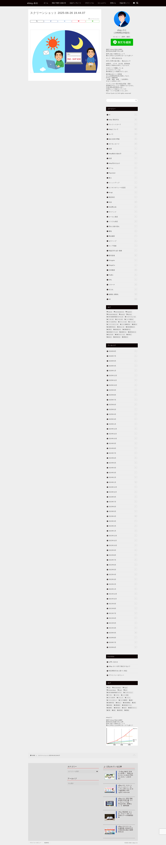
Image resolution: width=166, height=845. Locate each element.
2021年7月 (122, 613)
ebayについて (123, 129)
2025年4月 (122, 414)
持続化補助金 (130, 326)
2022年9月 (122, 550)
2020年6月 (122, 647)
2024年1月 (122, 482)
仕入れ (122, 289)
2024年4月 (122, 468)
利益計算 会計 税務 (122, 250)
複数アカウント (120, 334)
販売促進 (122, 255)
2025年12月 (122, 375)
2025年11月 (122, 380)
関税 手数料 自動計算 (59, 3)
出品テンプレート (75, 3)
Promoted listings (112, 314)
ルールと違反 (122, 217)
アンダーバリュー (130, 316)
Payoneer (122, 173)
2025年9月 (122, 390)
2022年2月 (122, 584)
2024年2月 (122, 477)
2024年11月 (122, 434)
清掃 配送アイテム (112, 332)
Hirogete (122, 260)
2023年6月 (122, 506)
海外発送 (118, 329)
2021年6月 (122, 618)
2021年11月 (122, 599)
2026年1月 (122, 370)
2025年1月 (122, 424)
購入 (122, 178)
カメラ (122, 134)
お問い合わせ (113, 662)
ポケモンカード (122, 144)
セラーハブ (122, 241)
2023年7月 (122, 501)
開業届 (125, 337)
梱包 (122, 231)
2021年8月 (122, 608)
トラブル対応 (122, 221)
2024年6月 (122, 458)
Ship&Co (122, 265)
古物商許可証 (111, 326)
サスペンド (122, 212)
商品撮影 (122, 236)
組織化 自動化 (122, 294)
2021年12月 (122, 594)
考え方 (110, 334)
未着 (109, 329)
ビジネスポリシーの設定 (122, 187)
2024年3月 (122, 472)
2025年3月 (122, 419)
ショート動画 (129, 319)
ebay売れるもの (122, 163)
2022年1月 (122, 589)
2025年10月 (122, 385)
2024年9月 (122, 443)
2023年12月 (122, 487)
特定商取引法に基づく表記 (118, 671)
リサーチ (122, 284)
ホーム (46, 3)
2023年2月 (122, 526)
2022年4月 (122, 574)
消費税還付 (127, 329)
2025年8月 (122, 395)
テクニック (123, 321)
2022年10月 (122, 545)
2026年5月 (122, 361)
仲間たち (113, 3)
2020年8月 (122, 637)
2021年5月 (122, 623)
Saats (122, 314)
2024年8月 (122, 448)
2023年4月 (122, 516)
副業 (135, 324)
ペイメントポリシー (113, 324)
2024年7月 (122, 453)
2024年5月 (122, 463)
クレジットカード (122, 124)
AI (122, 115)
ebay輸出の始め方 (122, 153)
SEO (129, 314)
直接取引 (123, 332)
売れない (121, 326)
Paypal (129, 311)
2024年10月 (122, 438)
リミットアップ (122, 182)
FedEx (122, 275)
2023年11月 (122, 492)
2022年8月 (122, 555)
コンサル (120, 319)
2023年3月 (122, 521)
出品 (122, 202)
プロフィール (89, 3)
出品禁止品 (122, 207)
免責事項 (46, 842)
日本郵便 (122, 270)
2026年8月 (122, 351)
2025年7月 (122, 400)
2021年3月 (122, 628)
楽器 (122, 148)
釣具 (122, 158)
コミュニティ (102, 3)
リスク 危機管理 (126, 324)
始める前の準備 (122, 139)
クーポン (110, 319)
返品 (109, 337)
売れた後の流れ (122, 226)
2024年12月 (122, 429)
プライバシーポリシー (116, 675)
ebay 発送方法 (122, 119)
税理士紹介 (132, 332)
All (123, 299)
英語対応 (122, 197)
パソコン (132, 321)
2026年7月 (122, 356)
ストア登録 (122, 246)
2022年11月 (122, 540)
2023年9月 (122, 497)
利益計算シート (125, 3)
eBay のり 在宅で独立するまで (119, 666)
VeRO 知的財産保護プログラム (115, 316)
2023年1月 (122, 531)
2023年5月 (122, 511)
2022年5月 (122, 569)
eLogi (122, 192)
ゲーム (122, 168)
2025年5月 (122, 409)
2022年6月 (122, 565)
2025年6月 (122, 404)
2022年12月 (122, 535)
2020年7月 (122, 642)
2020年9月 (122, 633)
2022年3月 (122, 579)
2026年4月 (122, 366)
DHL (122, 280)
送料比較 (117, 337)
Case (110, 311)
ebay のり (32, 3)
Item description (119, 311)
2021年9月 (122, 603)
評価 (129, 334)
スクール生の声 (112, 321)
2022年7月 (122, 560)
